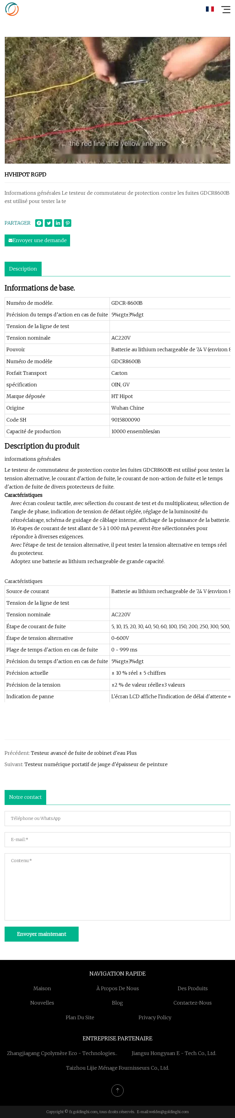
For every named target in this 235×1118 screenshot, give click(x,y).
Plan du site (80, 1017)
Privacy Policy (155, 1017)
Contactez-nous (192, 1003)
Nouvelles (42, 1003)
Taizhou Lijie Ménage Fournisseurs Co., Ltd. (117, 1068)
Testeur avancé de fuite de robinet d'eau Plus (84, 753)
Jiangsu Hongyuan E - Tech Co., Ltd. (174, 1053)
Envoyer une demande (40, 240)
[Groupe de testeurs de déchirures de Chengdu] (12, 9)
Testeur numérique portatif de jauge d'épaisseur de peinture (96, 764)
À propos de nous (117, 988)
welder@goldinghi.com (169, 1111)
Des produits (193, 988)
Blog (117, 1003)
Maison (42, 988)
